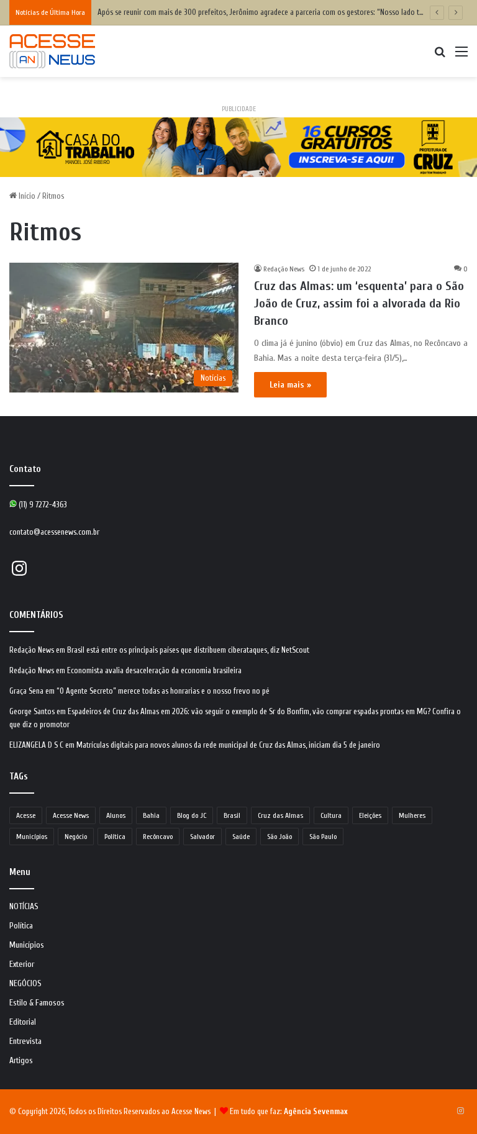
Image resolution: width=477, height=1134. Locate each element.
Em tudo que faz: (289, 1111)
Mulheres (412, 815)
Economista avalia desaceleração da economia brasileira (154, 670)
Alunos (115, 815)
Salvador (202, 836)
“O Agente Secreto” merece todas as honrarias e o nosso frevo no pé (163, 691)
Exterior (21, 964)
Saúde (241, 836)
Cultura (331, 815)
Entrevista (25, 1041)
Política (114, 836)
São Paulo (323, 836)
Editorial (22, 1022)
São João (279, 836)
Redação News (283, 269)
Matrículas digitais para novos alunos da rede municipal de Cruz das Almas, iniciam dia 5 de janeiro (228, 745)
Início (26, 196)
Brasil (232, 815)
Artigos (21, 1061)
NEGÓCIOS (25, 984)
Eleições (370, 815)
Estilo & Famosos (37, 1003)
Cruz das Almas (280, 815)
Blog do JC (191, 815)
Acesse (25, 815)
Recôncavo (158, 836)
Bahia (151, 815)
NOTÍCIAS (24, 907)
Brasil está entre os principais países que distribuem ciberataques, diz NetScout (188, 650)
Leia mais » (290, 384)
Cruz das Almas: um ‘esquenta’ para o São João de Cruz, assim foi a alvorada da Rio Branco (359, 303)
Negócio (76, 836)
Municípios (31, 836)
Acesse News (71, 815)
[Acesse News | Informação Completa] (52, 51)
